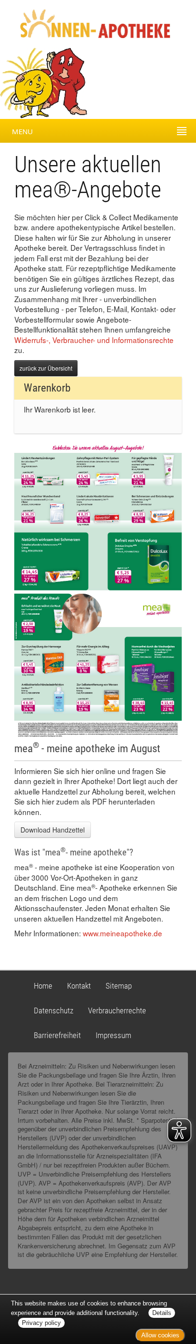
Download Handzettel (52, 829)
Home (43, 986)
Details (161, 1312)
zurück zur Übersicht (46, 368)
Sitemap (119, 986)
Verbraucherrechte (117, 1010)
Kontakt (79, 986)
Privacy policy (41, 1322)
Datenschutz (53, 1010)
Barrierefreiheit (57, 1035)
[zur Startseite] (87, 23)
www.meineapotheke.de (122, 933)
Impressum (113, 1035)
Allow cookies (160, 1335)
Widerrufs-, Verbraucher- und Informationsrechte (94, 339)
